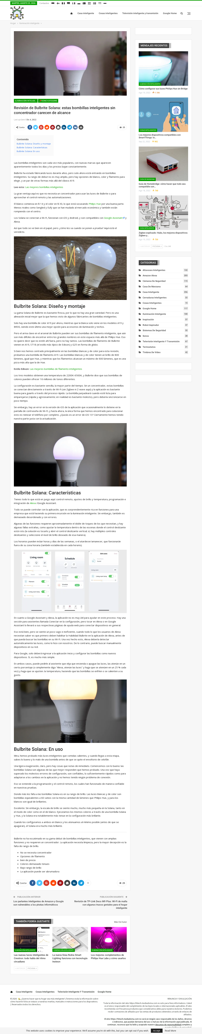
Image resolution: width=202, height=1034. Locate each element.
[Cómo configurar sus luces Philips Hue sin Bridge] (163, 68)
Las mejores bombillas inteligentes (44, 187)
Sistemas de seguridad (154, 330)
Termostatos (149, 347)
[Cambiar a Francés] (63, 2)
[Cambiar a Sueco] (94, 2)
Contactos (44, 3)
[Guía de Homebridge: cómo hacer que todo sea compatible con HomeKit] (163, 163)
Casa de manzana (147, 179)
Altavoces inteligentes (154, 270)
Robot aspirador (151, 325)
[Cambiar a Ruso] (105, 2)
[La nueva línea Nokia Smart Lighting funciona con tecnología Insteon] (70, 939)
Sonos (146, 336)
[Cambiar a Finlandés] (58, 2)
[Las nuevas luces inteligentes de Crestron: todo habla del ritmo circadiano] (32, 939)
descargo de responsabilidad (168, 1024)
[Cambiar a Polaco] (78, 2)
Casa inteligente (85, 13)
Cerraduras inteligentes (154, 297)
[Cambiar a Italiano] (73, 2)
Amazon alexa (150, 275)
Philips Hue (95, 203)
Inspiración (148, 319)
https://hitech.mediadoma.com (143, 1003)
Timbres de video (151, 352)
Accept (156, 1030)
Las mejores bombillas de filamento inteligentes (56, 368)
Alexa (33, 503)
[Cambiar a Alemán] (68, 2)
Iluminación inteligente (26, 101)
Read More (170, 1031)
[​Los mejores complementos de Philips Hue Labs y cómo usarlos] (109, 939)
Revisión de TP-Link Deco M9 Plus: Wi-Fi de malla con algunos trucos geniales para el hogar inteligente (100, 904)
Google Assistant (113, 217)
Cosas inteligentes (108, 13)
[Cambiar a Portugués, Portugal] (84, 2)
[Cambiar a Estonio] (52, 2)
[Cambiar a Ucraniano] (99, 2)
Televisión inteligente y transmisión (140, 13)
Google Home (170, 13)
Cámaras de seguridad (154, 281)
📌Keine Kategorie (48, 101)
